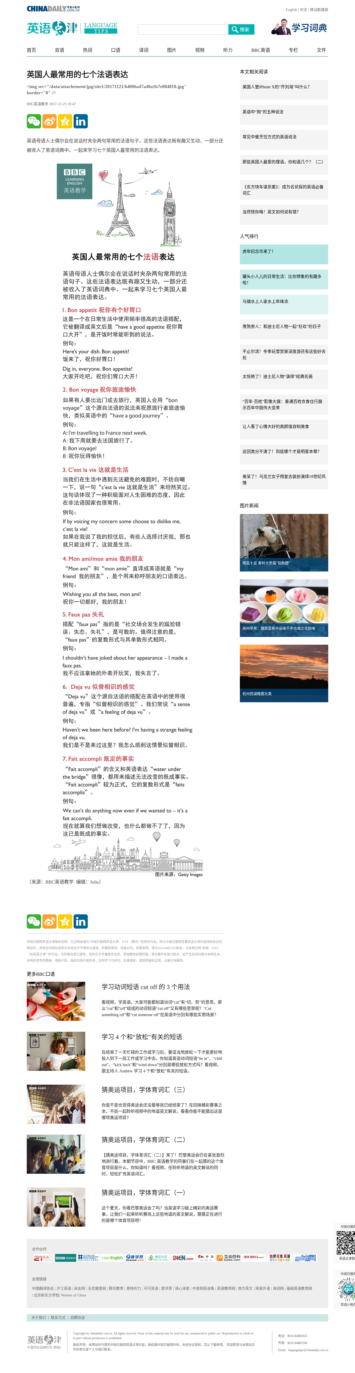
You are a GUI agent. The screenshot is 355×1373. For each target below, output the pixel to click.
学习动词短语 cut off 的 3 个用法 (146, 987)
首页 (31, 50)
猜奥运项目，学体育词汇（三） (145, 1089)
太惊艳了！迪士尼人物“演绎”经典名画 (277, 376)
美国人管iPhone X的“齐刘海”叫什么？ (277, 87)
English (291, 10)
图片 (171, 50)
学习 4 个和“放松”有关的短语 (142, 1037)
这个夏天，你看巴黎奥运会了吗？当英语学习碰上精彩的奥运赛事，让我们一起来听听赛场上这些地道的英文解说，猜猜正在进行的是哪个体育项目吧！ (162, 1214)
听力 (228, 50)
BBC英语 (260, 50)
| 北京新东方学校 (45, 1295)
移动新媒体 (319, 10)
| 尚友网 (79, 1288)
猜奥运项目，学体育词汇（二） (145, 1139)
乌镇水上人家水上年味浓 (265, 301)
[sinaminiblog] (49, 121)
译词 (143, 50)
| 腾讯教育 (115, 1288)
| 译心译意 (181, 1288)
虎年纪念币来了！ (259, 251)
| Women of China (72, 1295)
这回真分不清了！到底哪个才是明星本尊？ (281, 451)
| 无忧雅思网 (96, 1288)
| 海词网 (278, 1288)
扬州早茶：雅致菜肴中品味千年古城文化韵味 (278, 628)
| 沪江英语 (63, 1288)
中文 (303, 10)
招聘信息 (77, 1318)
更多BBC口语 (41, 974)
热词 (87, 50)
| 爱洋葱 (166, 1288)
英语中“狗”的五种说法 (263, 112)
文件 (321, 50)
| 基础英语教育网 (299, 1288)
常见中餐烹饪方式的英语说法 (269, 137)
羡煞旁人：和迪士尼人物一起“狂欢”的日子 (281, 326)
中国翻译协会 (43, 1288)
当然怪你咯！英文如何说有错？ (271, 212)
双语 (59, 50)
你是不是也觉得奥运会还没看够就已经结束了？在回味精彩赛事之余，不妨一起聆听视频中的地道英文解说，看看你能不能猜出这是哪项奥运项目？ (162, 1111)
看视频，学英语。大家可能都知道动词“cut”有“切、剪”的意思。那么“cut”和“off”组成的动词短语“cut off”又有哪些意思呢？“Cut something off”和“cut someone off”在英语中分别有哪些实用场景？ (162, 1008)
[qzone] (65, 121)
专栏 (293, 50)
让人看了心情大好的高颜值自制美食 (275, 426)
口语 (115, 50)
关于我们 (38, 1318)
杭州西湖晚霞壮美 (257, 694)
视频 (200, 50)
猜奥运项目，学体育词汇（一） (145, 1192)
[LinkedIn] (81, 121)
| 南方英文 (245, 1288)
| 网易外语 (262, 1288)
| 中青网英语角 (202, 1288)
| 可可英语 (150, 1288)
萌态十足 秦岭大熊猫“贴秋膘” (266, 563)
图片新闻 (249, 505)
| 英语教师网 (225, 1288)
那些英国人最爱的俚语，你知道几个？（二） (284, 162)
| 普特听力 (133, 1288)
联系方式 (58, 1318)
